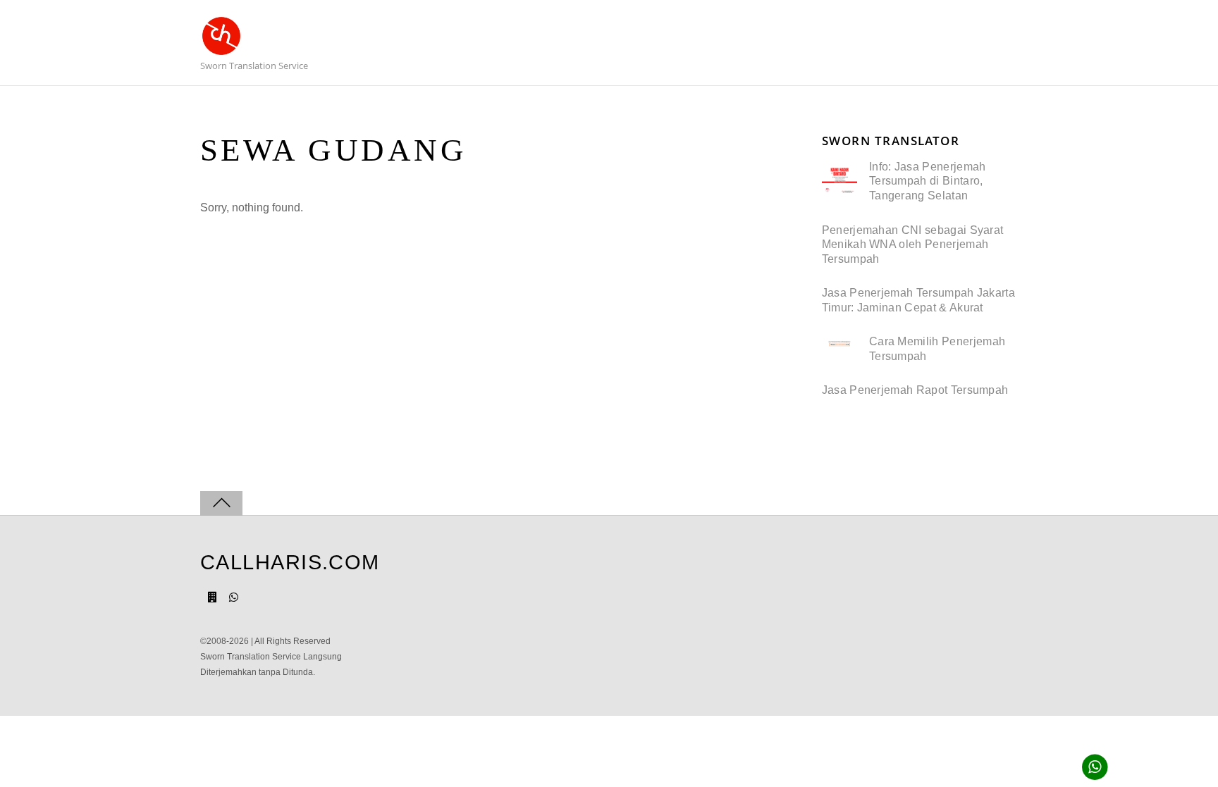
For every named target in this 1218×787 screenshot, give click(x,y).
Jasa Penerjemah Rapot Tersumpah (915, 390)
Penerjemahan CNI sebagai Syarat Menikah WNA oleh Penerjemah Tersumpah (913, 244)
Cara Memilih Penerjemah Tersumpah (937, 348)
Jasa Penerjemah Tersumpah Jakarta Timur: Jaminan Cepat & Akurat (918, 300)
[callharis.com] (221, 50)
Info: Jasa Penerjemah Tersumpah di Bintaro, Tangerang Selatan (927, 181)
